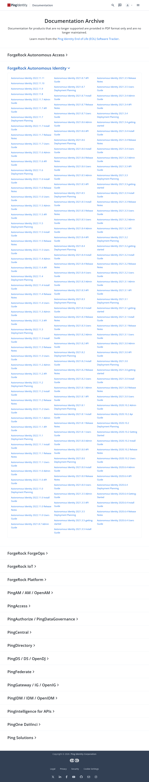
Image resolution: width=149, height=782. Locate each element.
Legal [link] (52, 768)
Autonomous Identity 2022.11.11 (27, 78)
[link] (17, 5)
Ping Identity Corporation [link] (83, 754)
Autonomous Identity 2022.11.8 (27, 94)
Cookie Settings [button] (91, 768)
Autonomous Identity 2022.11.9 (27, 88)
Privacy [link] (63, 768)
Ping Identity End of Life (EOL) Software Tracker (88, 39)
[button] (129, 5)
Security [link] (75, 768)
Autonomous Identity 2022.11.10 (27, 83)
